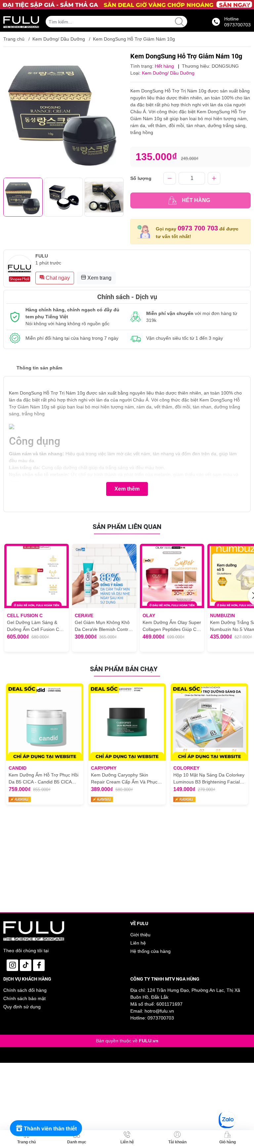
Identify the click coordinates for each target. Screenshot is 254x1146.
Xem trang (98, 278)
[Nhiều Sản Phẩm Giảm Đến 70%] (127, 4)
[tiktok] (25, 965)
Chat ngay (57, 278)
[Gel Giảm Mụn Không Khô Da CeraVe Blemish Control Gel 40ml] (104, 576)
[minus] (169, 178)
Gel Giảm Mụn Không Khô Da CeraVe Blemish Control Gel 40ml (103, 626)
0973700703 (161, 1018)
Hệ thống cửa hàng (150, 951)
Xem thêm (127, 489)
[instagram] (12, 965)
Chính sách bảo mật (24, 998)
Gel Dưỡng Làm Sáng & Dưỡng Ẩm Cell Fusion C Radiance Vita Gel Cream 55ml (33, 626)
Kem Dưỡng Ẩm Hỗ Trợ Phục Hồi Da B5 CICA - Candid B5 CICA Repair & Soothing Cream (43, 778)
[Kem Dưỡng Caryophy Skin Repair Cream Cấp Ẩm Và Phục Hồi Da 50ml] (127, 722)
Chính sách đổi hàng (25, 990)
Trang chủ (13, 39)
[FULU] (21, 22)
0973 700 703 (198, 228)
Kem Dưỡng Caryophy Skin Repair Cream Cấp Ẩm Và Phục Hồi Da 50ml (124, 778)
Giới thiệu (140, 934)
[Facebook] (39, 965)
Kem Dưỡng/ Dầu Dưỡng (58, 39)
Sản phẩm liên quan (127, 527)
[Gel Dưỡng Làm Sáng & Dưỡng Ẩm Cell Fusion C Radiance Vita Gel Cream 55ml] (36, 576)
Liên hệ (138, 943)
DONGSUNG (225, 66)
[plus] (214, 178)
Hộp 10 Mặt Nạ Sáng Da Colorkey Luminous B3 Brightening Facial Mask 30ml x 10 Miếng (208, 778)
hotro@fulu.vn (159, 1011)
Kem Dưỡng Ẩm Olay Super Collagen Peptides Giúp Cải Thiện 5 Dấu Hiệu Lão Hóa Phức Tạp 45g (172, 626)
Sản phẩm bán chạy (123, 669)
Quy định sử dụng (22, 1006)
